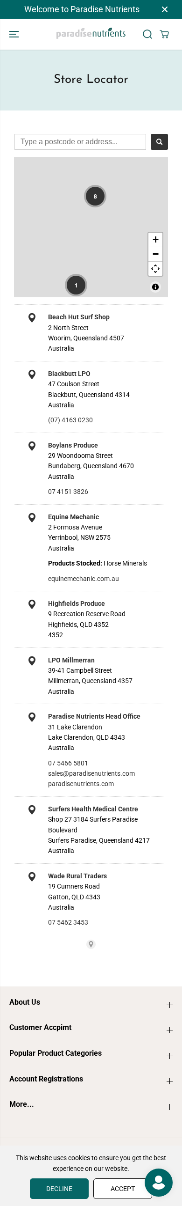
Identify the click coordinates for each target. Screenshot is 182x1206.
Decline (59, 1188)
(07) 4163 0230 (70, 420)
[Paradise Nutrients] (91, 34)
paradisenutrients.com (81, 783)
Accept (123, 1188)
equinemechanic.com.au (83, 578)
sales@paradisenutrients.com (91, 773)
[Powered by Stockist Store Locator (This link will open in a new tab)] (91, 944)
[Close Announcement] (165, 9)
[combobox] (80, 142)
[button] (15, 34)
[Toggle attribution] (155, 287)
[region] (91, 227)
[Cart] (164, 34)
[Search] (147, 34)
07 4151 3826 (68, 491)
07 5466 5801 (68, 763)
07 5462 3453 (68, 922)
